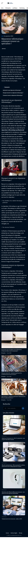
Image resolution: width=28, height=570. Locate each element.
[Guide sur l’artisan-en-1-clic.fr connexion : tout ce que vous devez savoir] (14, 425)
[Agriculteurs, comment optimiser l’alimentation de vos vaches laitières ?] (14, 387)
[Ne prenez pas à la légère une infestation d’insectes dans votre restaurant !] (14, 340)
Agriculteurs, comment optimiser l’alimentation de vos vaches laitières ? (13, 397)
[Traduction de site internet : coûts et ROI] (14, 505)
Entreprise (3, 353)
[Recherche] (26, 3)
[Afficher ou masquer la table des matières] (17, 87)
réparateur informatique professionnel (12, 130)
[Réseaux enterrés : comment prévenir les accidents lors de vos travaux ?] (14, 363)
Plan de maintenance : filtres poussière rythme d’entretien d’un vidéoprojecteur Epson (13, 465)
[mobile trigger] (2, 3)
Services (4, 48)
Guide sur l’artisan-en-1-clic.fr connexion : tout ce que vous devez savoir (13, 438)
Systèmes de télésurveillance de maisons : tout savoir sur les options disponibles (13, 492)
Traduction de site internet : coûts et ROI (12, 519)
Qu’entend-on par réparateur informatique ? (12, 90)
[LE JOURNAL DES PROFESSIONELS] (10, 3)
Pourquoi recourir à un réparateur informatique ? (13, 92)
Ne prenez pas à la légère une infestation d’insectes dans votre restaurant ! (11, 350)
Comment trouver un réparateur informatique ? (13, 95)
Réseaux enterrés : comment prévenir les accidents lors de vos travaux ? (11, 373)
